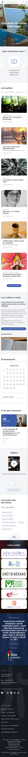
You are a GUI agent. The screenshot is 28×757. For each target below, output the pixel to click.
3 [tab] (13, 43)
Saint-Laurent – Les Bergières (8, 525)
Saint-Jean (21, 522)
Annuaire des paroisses (14, 746)
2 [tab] (11, 43)
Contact (21, 747)
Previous (3, 66)
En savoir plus (14, 39)
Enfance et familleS (9, 92)
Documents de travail (14, 744)
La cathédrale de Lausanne (9, 732)
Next (25, 66)
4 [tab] (14, 43)
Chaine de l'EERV (15, 490)
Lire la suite (14, 643)
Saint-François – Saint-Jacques (8, 522)
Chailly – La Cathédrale (7, 515)
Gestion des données (14, 749)
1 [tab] (10, 43)
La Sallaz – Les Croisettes (7, 519)
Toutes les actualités (14, 285)
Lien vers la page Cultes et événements (13, 328)
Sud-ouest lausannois (6, 529)
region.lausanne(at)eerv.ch (9, 682)
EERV (2, 92)
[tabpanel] (14, 25)
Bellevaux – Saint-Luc (7, 512)
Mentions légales (15, 739)
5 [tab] (16, 43)
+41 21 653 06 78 (8, 680)
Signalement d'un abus (14, 743)
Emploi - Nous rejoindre (11, 747)
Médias (23, 739)
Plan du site (6, 739)
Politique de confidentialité (14, 741)
